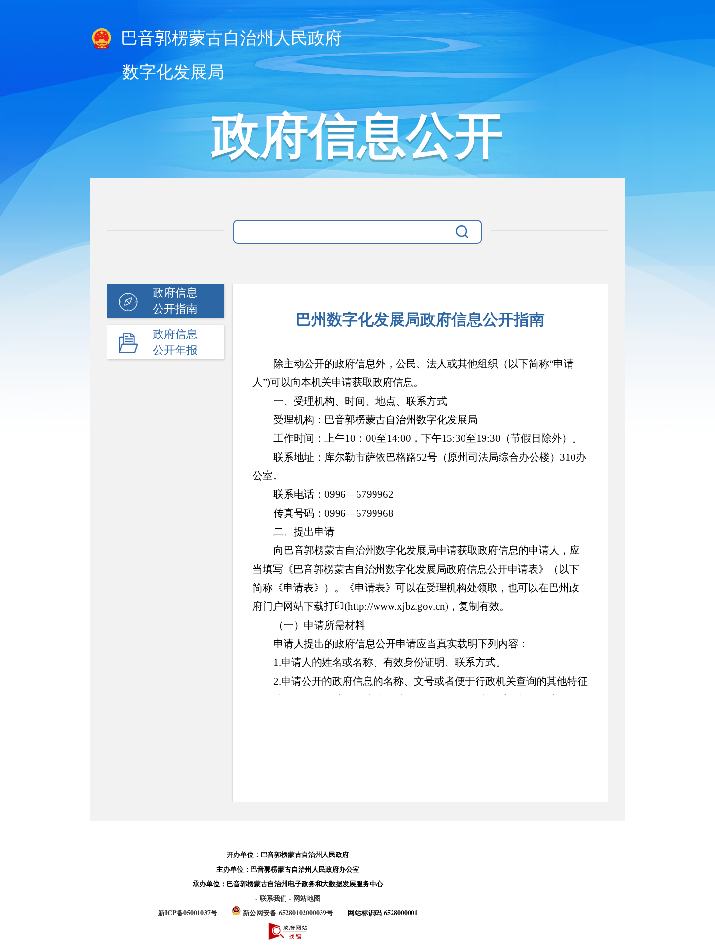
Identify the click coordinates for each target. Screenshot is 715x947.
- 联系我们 (272, 898)
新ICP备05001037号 (187, 913)
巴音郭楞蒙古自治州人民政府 (229, 38)
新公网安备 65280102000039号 (288, 913)
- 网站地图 (305, 898)
